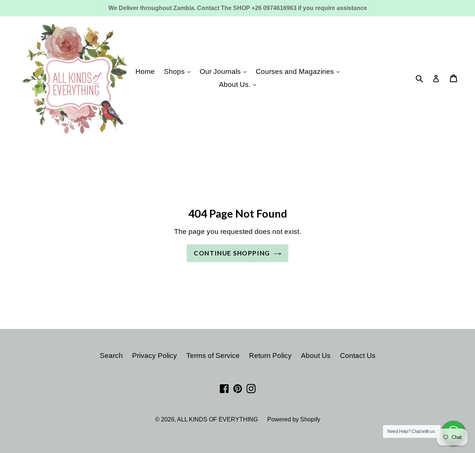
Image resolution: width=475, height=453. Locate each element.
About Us (316, 355)
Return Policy (270, 355)
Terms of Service (213, 355)
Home (145, 71)
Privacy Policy (154, 355)
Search (111, 355)
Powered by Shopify (293, 419)
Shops (175, 71)
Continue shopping (232, 253)
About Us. (235, 84)
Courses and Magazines (296, 71)
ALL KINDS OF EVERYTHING (217, 419)
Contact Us (358, 355)
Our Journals (221, 71)
